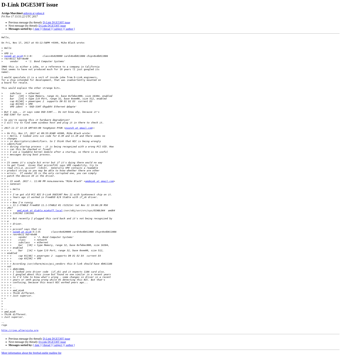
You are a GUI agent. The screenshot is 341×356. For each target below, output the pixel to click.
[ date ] (37, 28)
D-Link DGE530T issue (56, 22)
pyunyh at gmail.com (78, 128)
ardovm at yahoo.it (33, 13)
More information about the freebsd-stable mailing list (31, 352)
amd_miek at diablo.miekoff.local (40, 210)
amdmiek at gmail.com (99, 181)
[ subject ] (58, 28)
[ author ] (69, 28)
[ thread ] (47, 28)
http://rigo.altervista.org (19, 330)
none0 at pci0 (13, 56)
